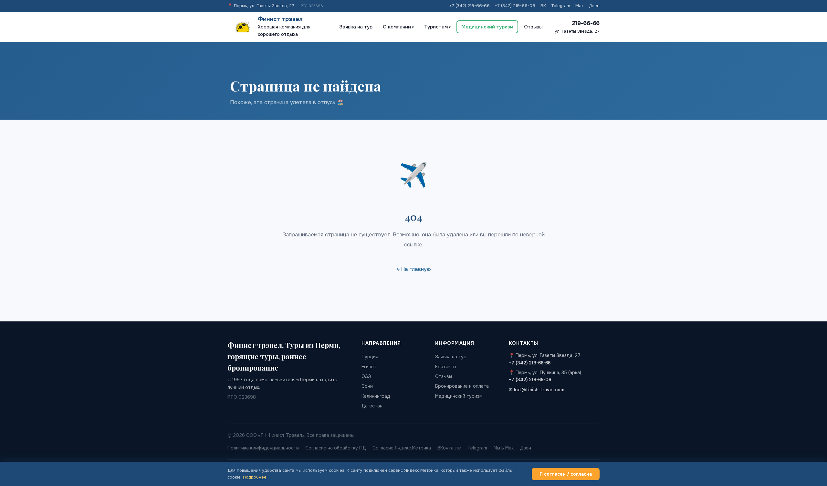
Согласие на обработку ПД (335, 448)
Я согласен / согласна (565, 474)
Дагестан (371, 406)
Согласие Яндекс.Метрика (401, 448)
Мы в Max (504, 448)
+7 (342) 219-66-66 (469, 5)
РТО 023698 (312, 6)
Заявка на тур (355, 27)
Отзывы (533, 27)
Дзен (594, 5)
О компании (397, 27)
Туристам (436, 27)
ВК (543, 5)
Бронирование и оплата (462, 386)
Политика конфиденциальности (263, 448)
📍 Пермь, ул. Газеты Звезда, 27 (260, 5)
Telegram (560, 5)
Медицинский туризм (487, 27)
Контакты (445, 367)
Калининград (375, 396)
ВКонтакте (449, 448)
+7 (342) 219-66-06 (515, 5)
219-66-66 (586, 23)
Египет (368, 367)
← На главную (413, 269)
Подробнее (255, 477)
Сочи (367, 386)
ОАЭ (366, 376)
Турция (369, 357)
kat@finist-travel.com (539, 390)
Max (579, 5)
